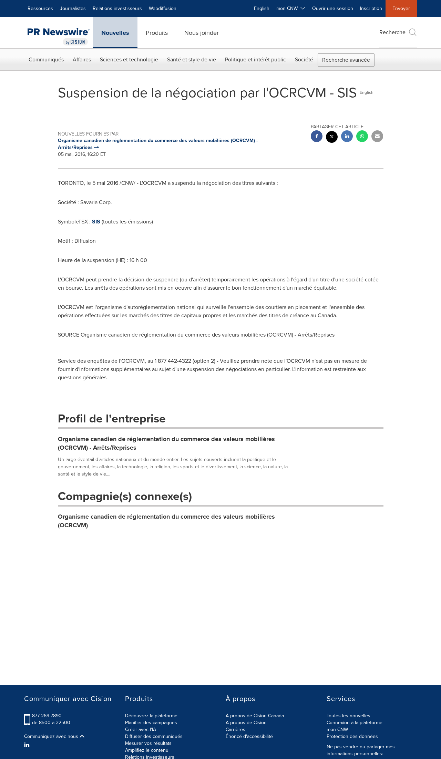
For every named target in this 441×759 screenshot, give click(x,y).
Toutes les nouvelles (348, 715)
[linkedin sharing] (347, 137)
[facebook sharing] (316, 137)
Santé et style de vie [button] (191, 59)
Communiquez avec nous (52, 736)
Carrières (235, 729)
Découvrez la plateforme (151, 715)
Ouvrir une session (332, 8)
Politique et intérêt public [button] (255, 59)
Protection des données (352, 736)
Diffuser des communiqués (154, 736)
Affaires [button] (82, 59)
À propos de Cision (246, 722)
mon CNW (337, 729)
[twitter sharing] (332, 137)
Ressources (40, 8)
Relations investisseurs (117, 8)
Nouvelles (115, 32)
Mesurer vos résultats (148, 743)
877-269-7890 (47, 715)
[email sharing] (377, 137)
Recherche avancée (346, 60)
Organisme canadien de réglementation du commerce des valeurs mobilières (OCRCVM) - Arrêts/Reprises (166, 443)
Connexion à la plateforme (354, 722)
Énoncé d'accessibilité (249, 736)
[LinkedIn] (27, 745)
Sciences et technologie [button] (129, 59)
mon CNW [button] (288, 8)
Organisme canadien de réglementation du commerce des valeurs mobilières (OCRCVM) (166, 521)
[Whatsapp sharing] (362, 137)
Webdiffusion (162, 8)
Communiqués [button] (46, 59)
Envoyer (401, 8)
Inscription (371, 8)
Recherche (392, 32)
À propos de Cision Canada (255, 715)
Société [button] (304, 59)
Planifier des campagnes (151, 722)
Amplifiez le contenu (146, 750)
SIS (96, 222)
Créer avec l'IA (140, 729)
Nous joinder (201, 32)
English (261, 8)
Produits (157, 32)
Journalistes (73, 8)
